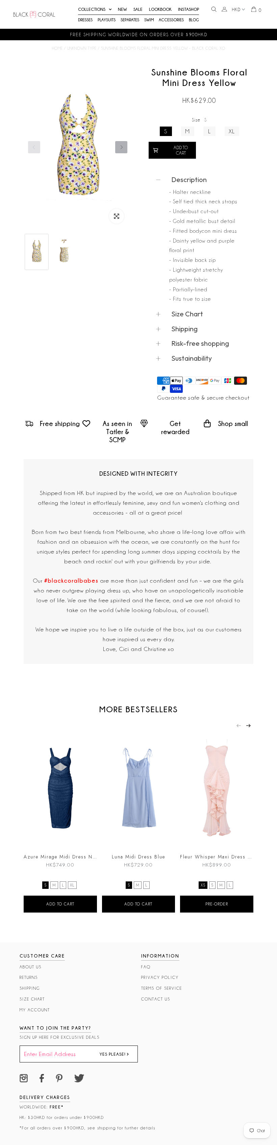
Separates (130, 20)
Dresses (85, 20)
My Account (35, 1010)
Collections (91, 9)
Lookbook (160, 9)
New (122, 9)
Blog (194, 20)
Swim (149, 20)
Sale (138, 9)
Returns (29, 977)
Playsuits (107, 20)
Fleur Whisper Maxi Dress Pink (216, 856)
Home (57, 48)
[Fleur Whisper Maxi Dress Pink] (216, 790)
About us (31, 967)
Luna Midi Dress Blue (138, 856)
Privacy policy (160, 977)
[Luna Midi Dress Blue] (138, 790)
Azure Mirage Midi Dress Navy (60, 856)
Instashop (188, 9)
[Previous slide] (239, 726)
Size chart (32, 999)
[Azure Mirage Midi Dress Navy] (60, 790)
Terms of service (161, 988)
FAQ (146, 967)
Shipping (30, 988)
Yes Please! (113, 1054)
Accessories (171, 20)
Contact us (155, 999)
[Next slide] (248, 726)
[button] (121, 147)
